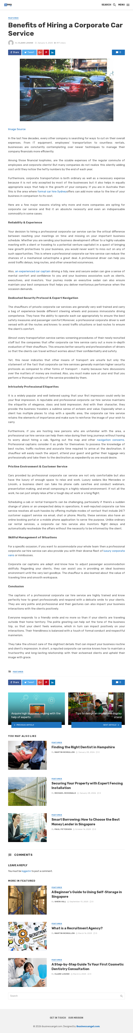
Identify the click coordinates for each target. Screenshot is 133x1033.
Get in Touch (58, 1017)
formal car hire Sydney (52, 191)
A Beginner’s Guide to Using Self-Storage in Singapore (87, 894)
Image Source (17, 129)
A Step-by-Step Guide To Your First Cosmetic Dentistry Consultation (88, 966)
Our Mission (75, 1017)
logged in (26, 871)
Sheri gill (60, 901)
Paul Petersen (63, 829)
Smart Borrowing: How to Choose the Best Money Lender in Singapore (86, 822)
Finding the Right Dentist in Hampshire (83, 747)
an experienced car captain (32, 271)
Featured (13, 18)
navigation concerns (110, 439)
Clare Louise (25, 43)
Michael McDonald (65, 793)
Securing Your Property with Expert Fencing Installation (87, 785)
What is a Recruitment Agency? (77, 928)
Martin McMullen (64, 752)
